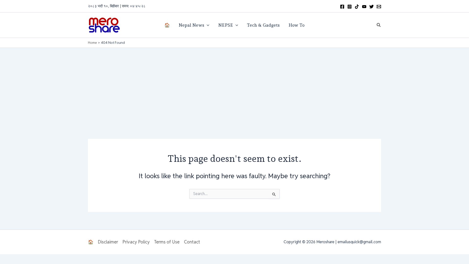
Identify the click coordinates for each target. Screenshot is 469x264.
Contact (192, 242)
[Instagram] (349, 6)
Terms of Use (167, 242)
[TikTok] (357, 6)
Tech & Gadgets (263, 25)
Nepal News (191, 25)
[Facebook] (342, 6)
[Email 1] (379, 6)
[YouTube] (364, 6)
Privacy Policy (136, 242)
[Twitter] (371, 6)
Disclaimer (108, 242)
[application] (206, 25)
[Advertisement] (234, 84)
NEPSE (225, 25)
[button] (379, 25)
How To (296, 25)
